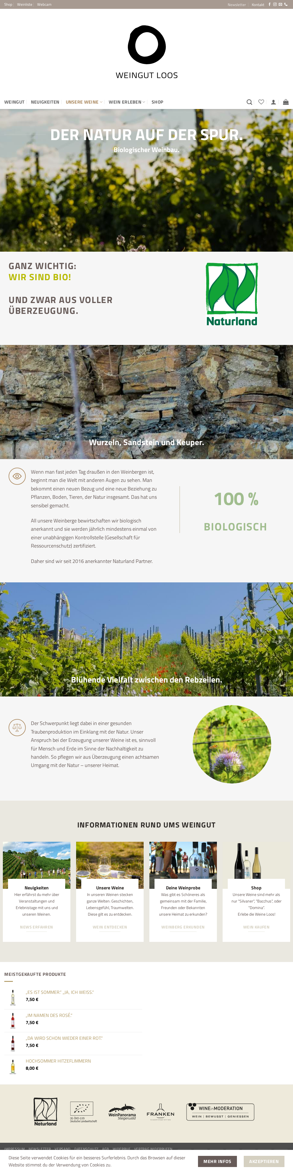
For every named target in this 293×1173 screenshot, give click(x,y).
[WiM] (220, 1111)
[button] (237, 4)
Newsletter (40, 1149)
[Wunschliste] (261, 102)
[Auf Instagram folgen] (275, 5)
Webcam (44, 4)
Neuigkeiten (45, 101)
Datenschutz (86, 1149)
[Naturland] (45, 1111)
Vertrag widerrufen (153, 1149)
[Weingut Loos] (146, 52)
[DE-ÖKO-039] (83, 1111)
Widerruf (121, 1149)
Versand (62, 1149)
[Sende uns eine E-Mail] (280, 5)
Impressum (14, 1149)
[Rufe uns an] (286, 5)
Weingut (14, 101)
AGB (105, 1149)
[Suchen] (249, 102)
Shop (8, 4)
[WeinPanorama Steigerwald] (122, 1111)
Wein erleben (125, 101)
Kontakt (258, 4)
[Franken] (160, 1111)
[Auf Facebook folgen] (269, 5)
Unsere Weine (82, 101)
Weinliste (24, 4)
